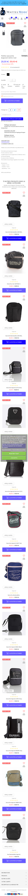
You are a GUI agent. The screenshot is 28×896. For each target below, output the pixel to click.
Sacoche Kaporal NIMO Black (14, 647)
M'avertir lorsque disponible (12, 119)
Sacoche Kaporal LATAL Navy (14, 387)
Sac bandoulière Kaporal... (14, 854)
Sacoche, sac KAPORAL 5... (14, 284)
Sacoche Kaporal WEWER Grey (14, 750)
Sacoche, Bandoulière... (14, 595)
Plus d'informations (7, 449)
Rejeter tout (14, 454)
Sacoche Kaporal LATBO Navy (14, 699)
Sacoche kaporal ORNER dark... (14, 802)
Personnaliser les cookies (18, 449)
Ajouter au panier (13, 101)
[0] (25, 18)
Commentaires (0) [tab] (7, 144)
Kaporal (14, 228)
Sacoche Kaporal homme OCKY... (14, 491)
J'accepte (14, 458)
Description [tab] (5, 141)
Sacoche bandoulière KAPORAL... (14, 232)
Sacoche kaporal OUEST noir (14, 543)
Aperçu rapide (8, 224)
